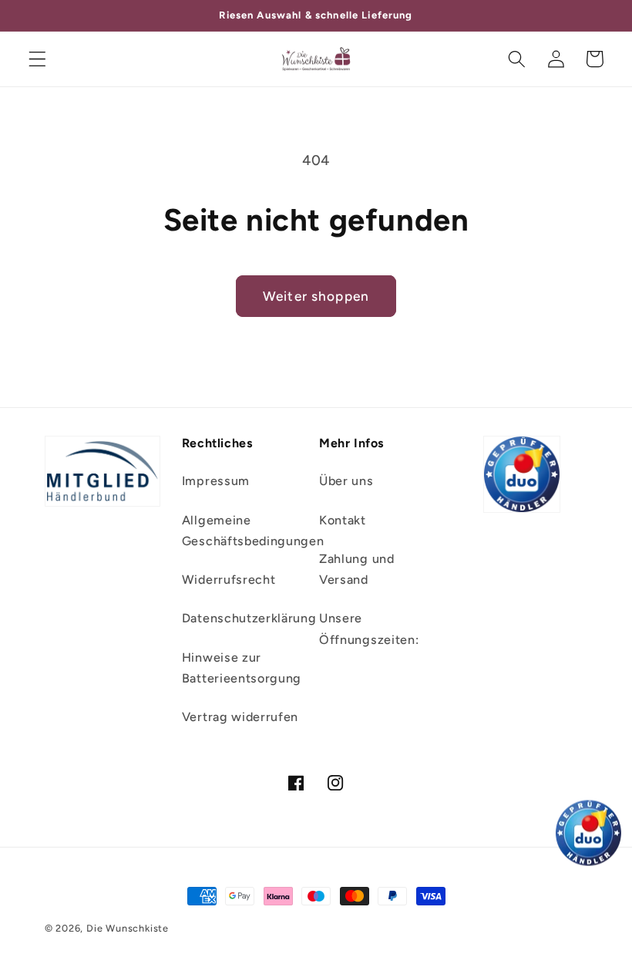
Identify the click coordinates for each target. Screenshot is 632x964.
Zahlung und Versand (357, 569)
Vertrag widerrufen (240, 717)
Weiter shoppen (316, 296)
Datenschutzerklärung (249, 618)
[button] (37, 59)
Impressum (216, 481)
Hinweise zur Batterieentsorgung (241, 668)
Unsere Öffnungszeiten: (369, 628)
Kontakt (342, 520)
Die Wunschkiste (127, 928)
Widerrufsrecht (229, 579)
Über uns (346, 481)
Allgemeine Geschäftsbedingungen (253, 530)
